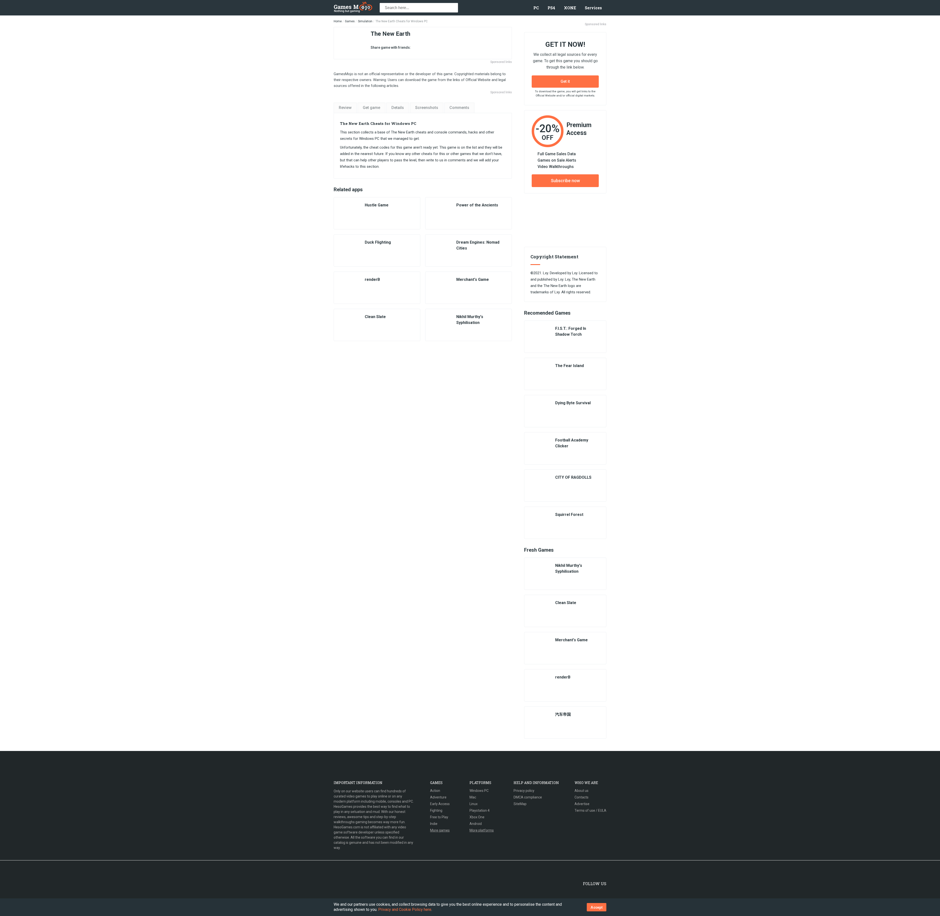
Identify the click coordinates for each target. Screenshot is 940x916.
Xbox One (477, 817)
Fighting (436, 810)
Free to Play (439, 817)
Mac (473, 797)
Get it (565, 81)
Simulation (365, 21)
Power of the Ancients (477, 205)
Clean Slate (375, 316)
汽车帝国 (563, 714)
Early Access (440, 804)
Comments (459, 107)
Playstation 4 (480, 810)
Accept (596, 907)
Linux (474, 804)
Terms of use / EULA (590, 810)
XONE (570, 7)
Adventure (438, 797)
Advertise (582, 804)
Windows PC (479, 791)
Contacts (581, 797)
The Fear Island (569, 365)
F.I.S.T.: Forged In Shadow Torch (570, 331)
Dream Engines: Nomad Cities (477, 245)
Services (593, 7)
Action (435, 791)
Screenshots (426, 107)
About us (581, 791)
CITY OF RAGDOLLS (573, 477)
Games (350, 21)
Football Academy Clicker (571, 443)
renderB (372, 279)
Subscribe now (565, 180)
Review (345, 107)
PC (536, 7)
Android (476, 824)
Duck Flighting (378, 242)
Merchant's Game (472, 279)
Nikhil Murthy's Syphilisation (469, 319)
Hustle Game (376, 205)
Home (338, 21)
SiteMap (520, 804)
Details (397, 107)
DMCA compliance (528, 797)
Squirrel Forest (569, 514)
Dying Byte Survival (573, 403)
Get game (371, 107)
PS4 (551, 7)
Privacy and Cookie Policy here (404, 909)
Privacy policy (524, 791)
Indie (433, 824)
